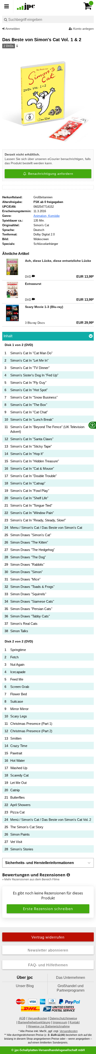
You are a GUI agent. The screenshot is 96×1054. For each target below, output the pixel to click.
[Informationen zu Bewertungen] (68, 875)
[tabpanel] (48, 598)
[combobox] (48, 19)
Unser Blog (25, 986)
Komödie (54, 216)
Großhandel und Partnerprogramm (70, 988)
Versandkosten (37, 1018)
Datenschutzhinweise (63, 1018)
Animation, (40, 216)
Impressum (60, 1022)
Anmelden (12, 28)
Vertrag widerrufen (48, 937)
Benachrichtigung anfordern (50, 173)
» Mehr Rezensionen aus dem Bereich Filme (30, 879)
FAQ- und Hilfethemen (48, 965)
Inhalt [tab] (8, 336)
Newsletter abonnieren (48, 950)
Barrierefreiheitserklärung (34, 1022)
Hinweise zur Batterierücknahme (49, 1026)
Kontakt (75, 1022)
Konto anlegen (83, 28)
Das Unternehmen (70, 977)
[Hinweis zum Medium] (17, 46)
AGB (22, 1018)
